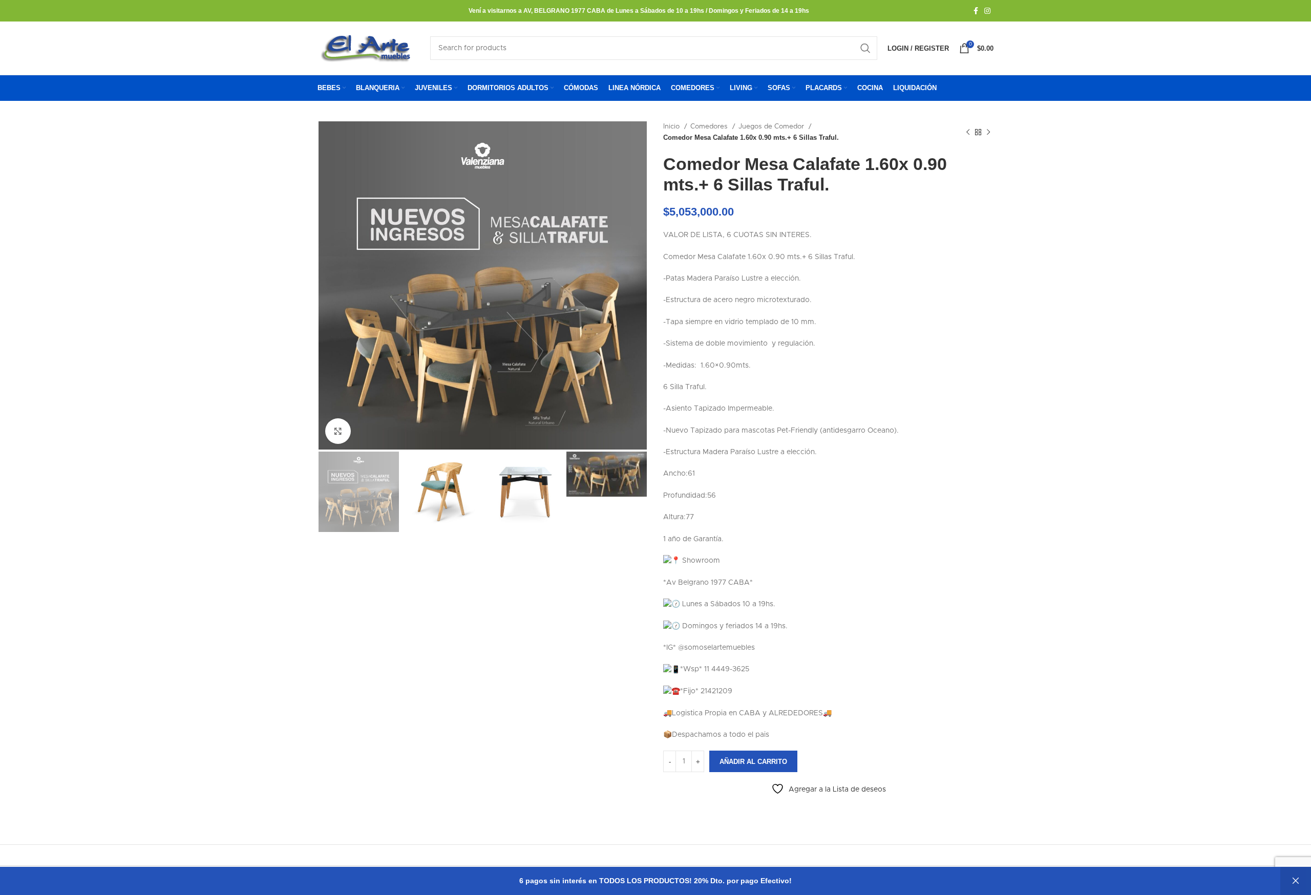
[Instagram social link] (987, 10)
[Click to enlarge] (338, 431)
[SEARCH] (865, 48)
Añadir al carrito (753, 761)
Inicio (672, 126)
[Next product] (988, 132)
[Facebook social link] (975, 10)
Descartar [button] (1295, 881)
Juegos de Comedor (772, 126)
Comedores (710, 126)
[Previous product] (968, 132)
